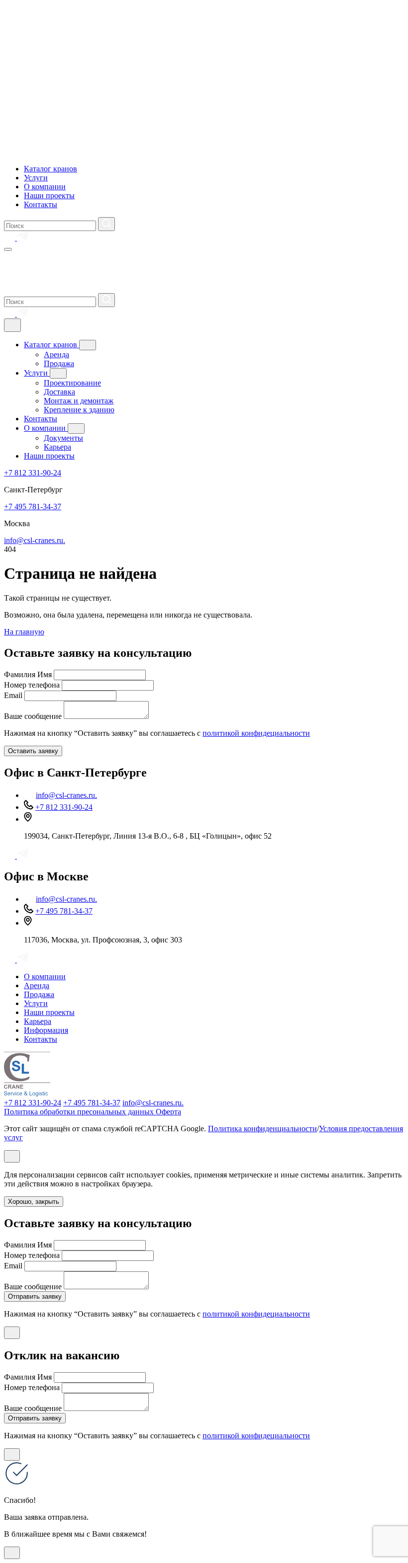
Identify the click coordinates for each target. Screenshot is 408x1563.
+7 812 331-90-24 (32, 473)
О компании (45, 186)
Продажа (59, 363)
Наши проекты (49, 195)
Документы (63, 438)
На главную (24, 631)
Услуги (36, 177)
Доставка (59, 392)
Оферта (168, 1111)
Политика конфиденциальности (262, 1128)
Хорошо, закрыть (33, 1201)
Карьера (57, 447)
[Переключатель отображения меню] (8, 249)
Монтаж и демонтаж (78, 400)
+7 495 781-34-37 (32, 506)
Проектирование (72, 383)
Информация (46, 1030)
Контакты (40, 204)
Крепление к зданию (79, 409)
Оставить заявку (33, 751)
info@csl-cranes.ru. (34, 540)
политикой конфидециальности (256, 733)
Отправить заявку (35, 1296)
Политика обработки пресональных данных (80, 1111)
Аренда (56, 354)
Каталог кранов (50, 168)
